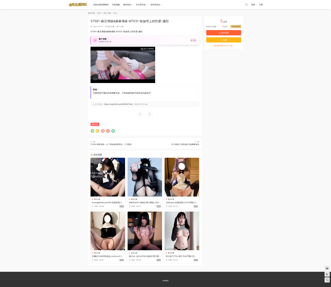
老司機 (78, 4)
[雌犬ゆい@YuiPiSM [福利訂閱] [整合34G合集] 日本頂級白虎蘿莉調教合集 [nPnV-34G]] (145, 231)
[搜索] (246, 4)
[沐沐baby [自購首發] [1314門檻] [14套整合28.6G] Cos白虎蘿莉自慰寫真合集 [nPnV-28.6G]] (182, 177)
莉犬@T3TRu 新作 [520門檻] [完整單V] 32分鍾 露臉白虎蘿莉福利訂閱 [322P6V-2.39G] (181, 256)
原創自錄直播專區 (101, 4)
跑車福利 (127, 4)
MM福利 (165, 281)
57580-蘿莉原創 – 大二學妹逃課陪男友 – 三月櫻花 (111, 144)
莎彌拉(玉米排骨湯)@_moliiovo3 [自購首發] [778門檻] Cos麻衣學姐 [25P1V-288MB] (107, 256)
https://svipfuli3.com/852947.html (118, 104)
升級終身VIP (235, 26)
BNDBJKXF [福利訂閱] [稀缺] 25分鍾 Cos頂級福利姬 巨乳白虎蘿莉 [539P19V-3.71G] (144, 202)
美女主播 (110, 26)
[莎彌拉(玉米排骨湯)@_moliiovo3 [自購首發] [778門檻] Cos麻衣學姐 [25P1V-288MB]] (108, 231)
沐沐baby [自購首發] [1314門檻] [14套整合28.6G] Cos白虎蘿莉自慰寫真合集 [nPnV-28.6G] (181, 202)
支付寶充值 (141, 4)
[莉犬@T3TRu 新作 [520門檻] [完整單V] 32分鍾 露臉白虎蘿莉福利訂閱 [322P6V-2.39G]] (182, 231)
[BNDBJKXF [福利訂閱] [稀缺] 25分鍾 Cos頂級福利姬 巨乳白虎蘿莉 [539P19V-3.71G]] (145, 177)
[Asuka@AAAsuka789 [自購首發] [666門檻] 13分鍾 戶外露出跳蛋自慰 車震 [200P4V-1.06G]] (108, 177)
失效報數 (116, 4)
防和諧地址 (155, 4)
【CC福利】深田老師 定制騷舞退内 (185, 144)
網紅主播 (95, 124)
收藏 (225, 40)
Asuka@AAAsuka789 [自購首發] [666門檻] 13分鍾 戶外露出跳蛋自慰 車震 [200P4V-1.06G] (107, 202)
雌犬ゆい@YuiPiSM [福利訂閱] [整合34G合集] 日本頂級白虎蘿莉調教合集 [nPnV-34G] (145, 256)
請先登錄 (225, 33)
